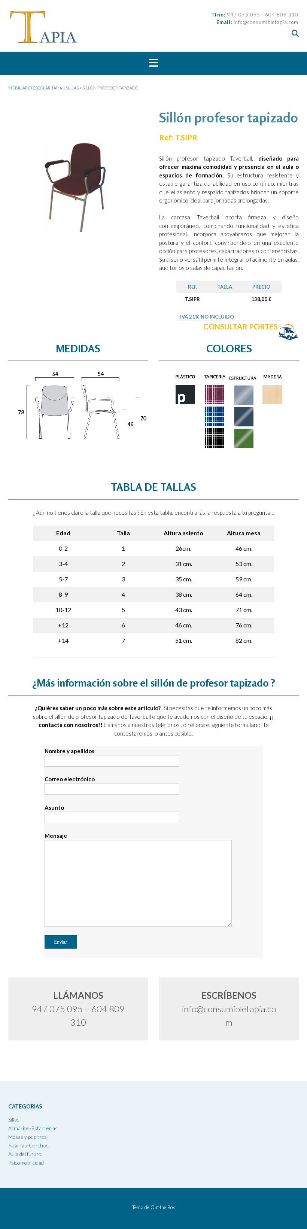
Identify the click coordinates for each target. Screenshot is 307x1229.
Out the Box (163, 1207)
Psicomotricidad (26, 1162)
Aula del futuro (25, 1154)
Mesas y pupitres (27, 1137)
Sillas (13, 1119)
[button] (153, 63)
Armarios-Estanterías (33, 1128)
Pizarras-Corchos (28, 1145)
